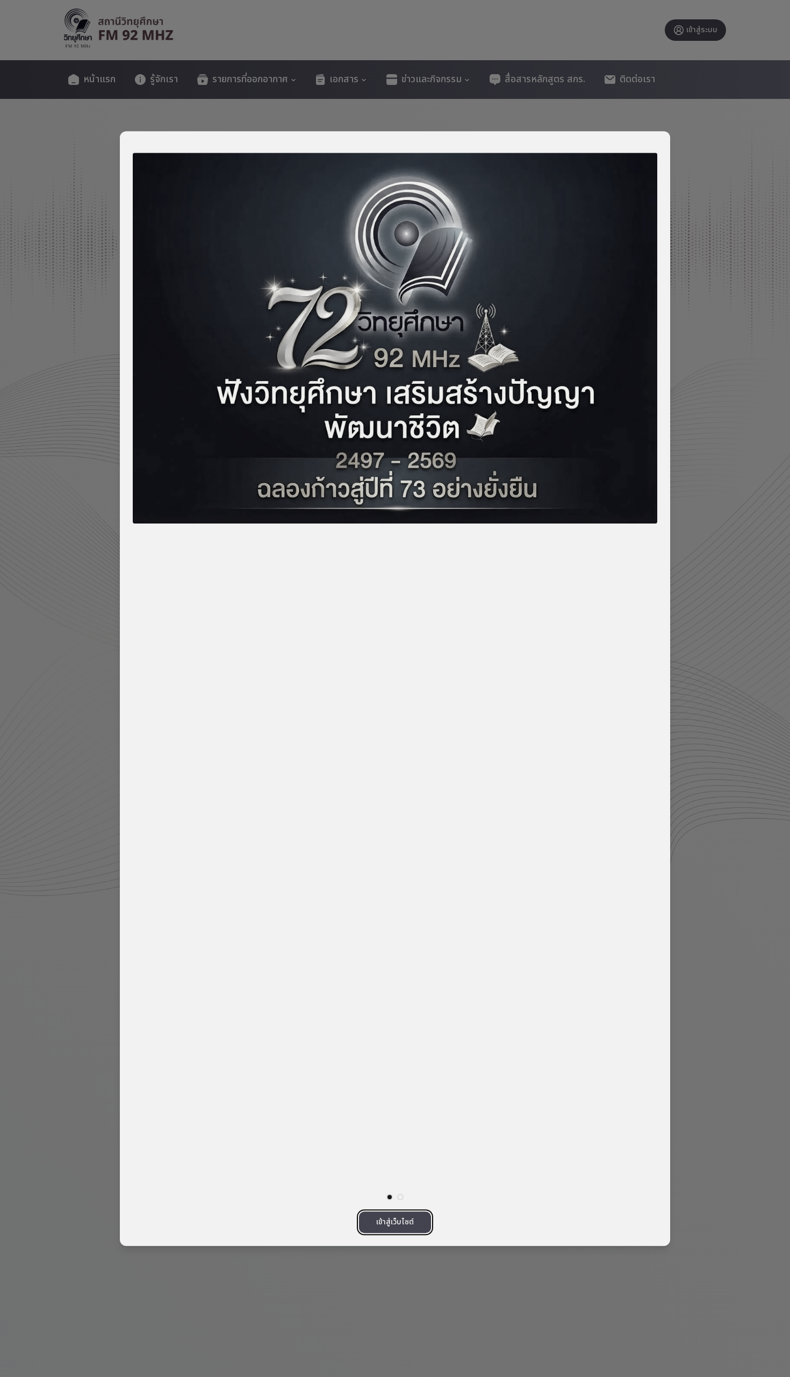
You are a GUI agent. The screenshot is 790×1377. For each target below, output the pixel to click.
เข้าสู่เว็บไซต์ (395, 1222)
